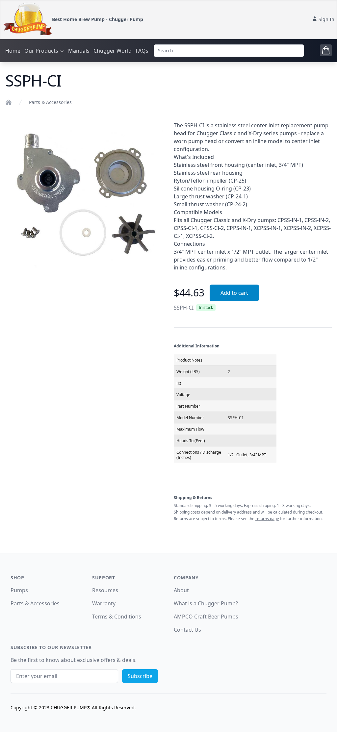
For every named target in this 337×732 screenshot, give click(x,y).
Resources (105, 590)
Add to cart (234, 292)
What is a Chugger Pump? (206, 603)
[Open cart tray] (326, 50)
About (181, 590)
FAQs (142, 50)
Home (12, 50)
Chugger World (112, 50)
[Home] (8, 102)
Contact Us (187, 629)
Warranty (104, 603)
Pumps (19, 590)
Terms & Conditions (116, 616)
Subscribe (140, 676)
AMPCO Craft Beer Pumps (206, 616)
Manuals (79, 50)
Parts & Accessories (50, 102)
